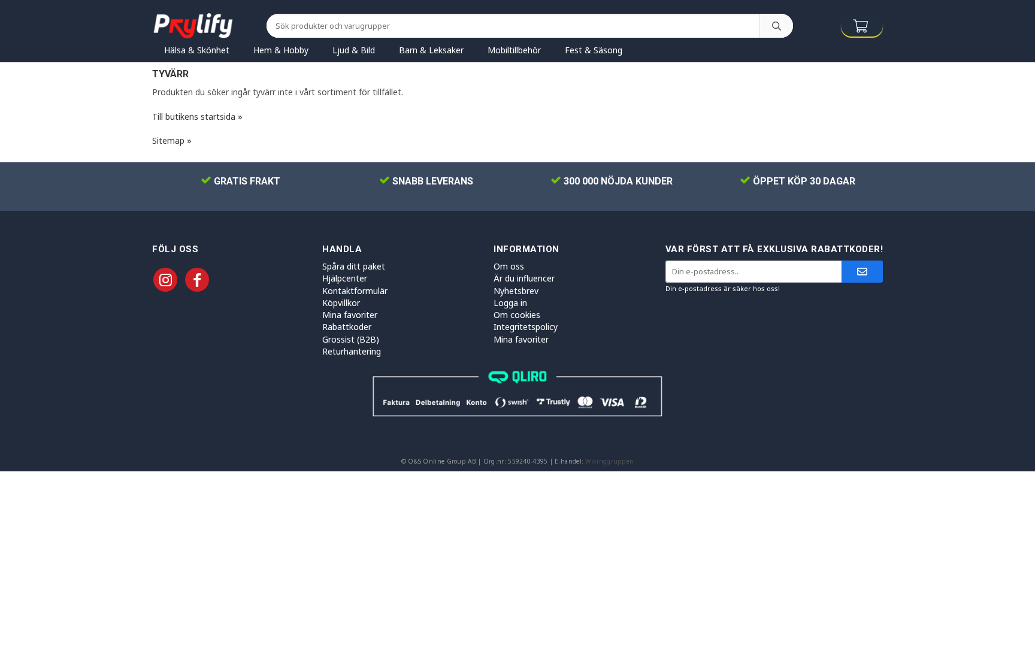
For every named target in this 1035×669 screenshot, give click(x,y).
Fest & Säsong (593, 50)
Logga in (510, 302)
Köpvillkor (341, 302)
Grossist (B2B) (350, 339)
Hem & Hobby (280, 50)
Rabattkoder (346, 326)
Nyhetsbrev (516, 290)
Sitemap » (172, 140)
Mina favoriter (349, 314)
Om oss (509, 266)
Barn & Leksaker (431, 50)
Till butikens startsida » (197, 116)
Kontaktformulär (355, 290)
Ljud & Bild (353, 50)
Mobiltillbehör (514, 50)
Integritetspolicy (526, 326)
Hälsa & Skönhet (196, 50)
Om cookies (517, 314)
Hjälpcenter (344, 278)
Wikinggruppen (609, 461)
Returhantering (351, 351)
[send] (862, 272)
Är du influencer (524, 278)
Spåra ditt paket (353, 266)
